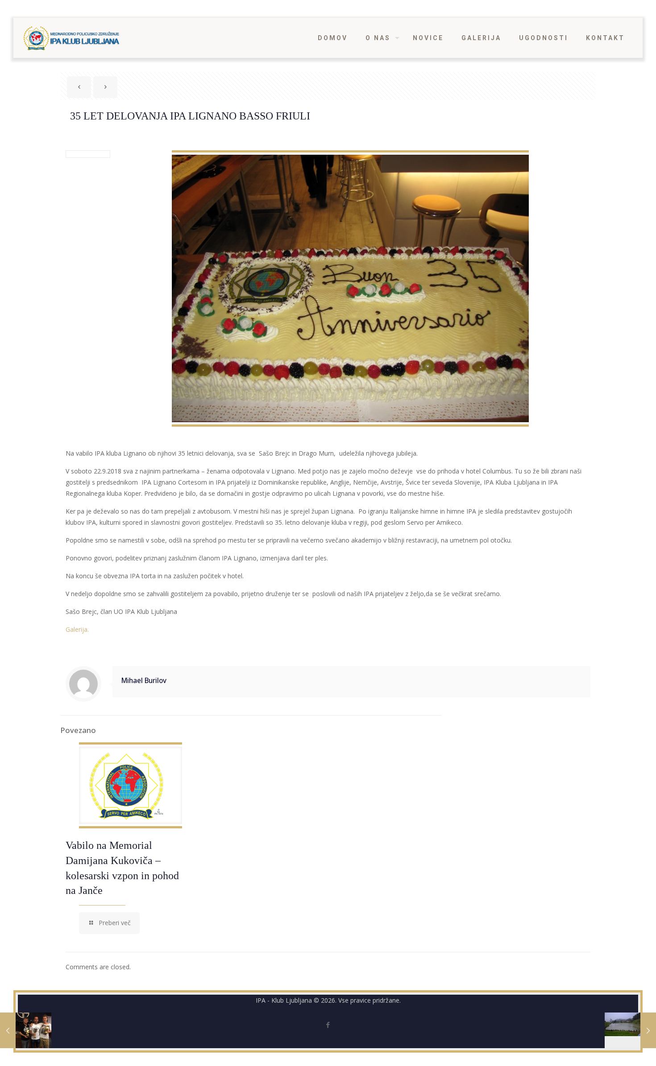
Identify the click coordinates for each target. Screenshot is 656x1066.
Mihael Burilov (143, 680)
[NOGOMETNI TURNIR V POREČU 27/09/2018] (25, 1030)
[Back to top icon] (613, 1047)
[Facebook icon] (328, 1024)
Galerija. (77, 629)
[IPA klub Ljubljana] (71, 38)
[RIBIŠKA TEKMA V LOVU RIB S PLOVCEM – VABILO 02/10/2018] (630, 1030)
